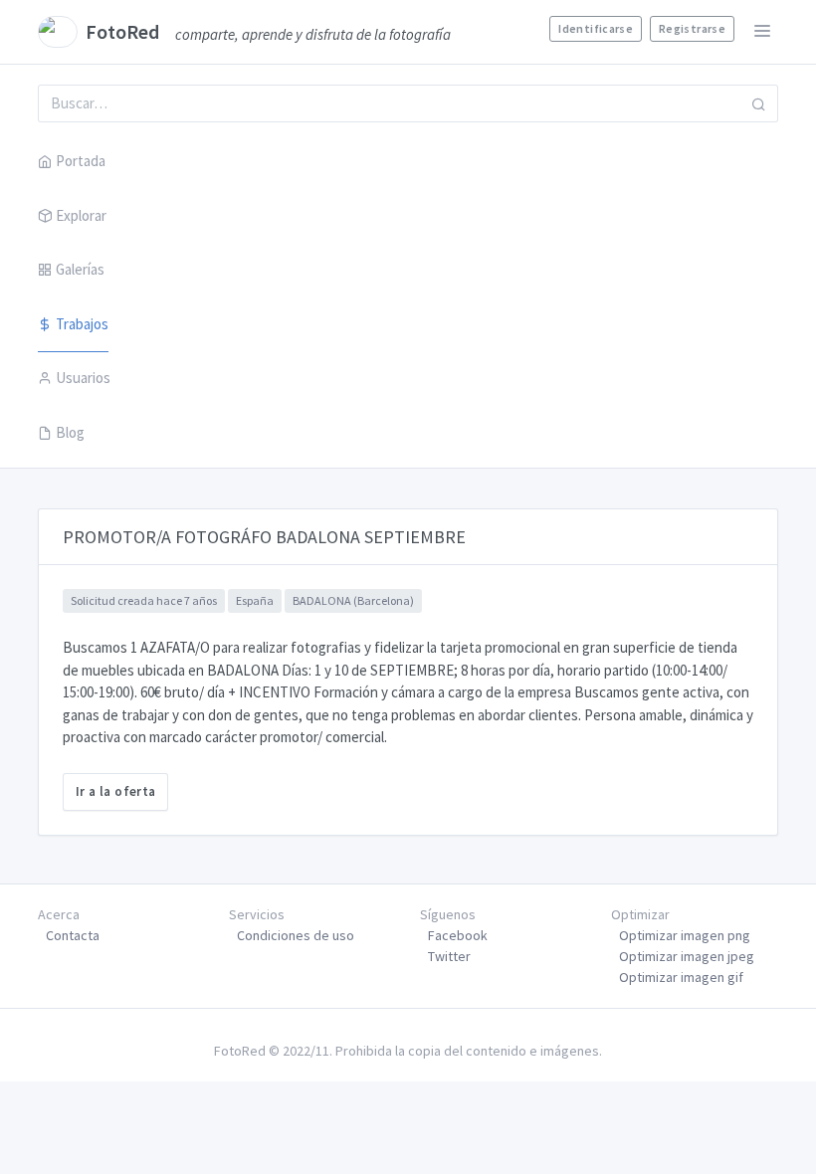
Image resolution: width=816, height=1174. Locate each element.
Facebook (458, 935)
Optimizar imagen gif (681, 977)
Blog (70, 432)
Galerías (80, 269)
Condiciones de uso (295, 935)
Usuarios (83, 377)
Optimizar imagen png (684, 935)
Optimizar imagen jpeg (686, 956)
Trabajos (82, 323)
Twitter (449, 956)
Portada (80, 160)
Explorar (81, 215)
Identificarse (595, 28)
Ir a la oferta (115, 791)
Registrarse (692, 28)
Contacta (73, 935)
